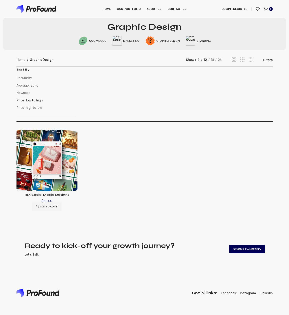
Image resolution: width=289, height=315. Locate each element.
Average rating (27, 85)
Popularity (24, 78)
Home (20, 59)
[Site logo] (36, 8)
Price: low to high (29, 100)
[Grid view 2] (234, 60)
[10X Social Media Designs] (47, 160)
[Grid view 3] (242, 60)
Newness (23, 93)
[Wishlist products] (258, 9)
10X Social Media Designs (46, 195)
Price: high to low (29, 107)
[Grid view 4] (251, 60)
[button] (47, 206)
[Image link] (37, 292)
